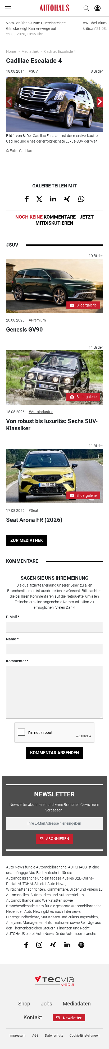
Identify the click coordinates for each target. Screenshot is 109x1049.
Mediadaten (77, 1003)
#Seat (33, 510)
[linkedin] (67, 944)
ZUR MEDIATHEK (26, 540)
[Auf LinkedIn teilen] (53, 198)
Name (11, 639)
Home (11, 51)
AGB (35, 1035)
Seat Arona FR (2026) (34, 520)
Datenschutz (54, 1035)
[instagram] (39, 944)
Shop (24, 1003)
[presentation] (9, 102)
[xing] (53, 944)
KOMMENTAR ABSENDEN (54, 752)
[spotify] (81, 944)
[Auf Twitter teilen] (39, 198)
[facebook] (26, 944)
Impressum (18, 1035)
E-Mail (11, 617)
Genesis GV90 (24, 329)
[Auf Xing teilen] (67, 198)
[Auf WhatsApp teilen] (81, 199)
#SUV (33, 71)
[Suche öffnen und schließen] (85, 8)
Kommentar (16, 661)
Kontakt (33, 1017)
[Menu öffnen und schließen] (9, 8)
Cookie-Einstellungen (84, 1035)
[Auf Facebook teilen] (27, 199)
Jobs (46, 1003)
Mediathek (30, 51)
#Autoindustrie (41, 412)
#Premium (37, 320)
